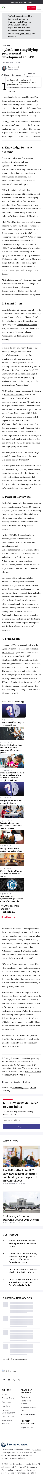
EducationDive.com (16, 19)
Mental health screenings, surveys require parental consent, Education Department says (23, 1258)
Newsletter (6, 1406)
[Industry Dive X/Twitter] (13, 1379)
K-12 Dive (12, 36)
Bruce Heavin (8, 652)
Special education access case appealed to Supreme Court (22, 1243)
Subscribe (31, 8)
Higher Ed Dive (24, 33)
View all (6, 1359)
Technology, (18, 1087)
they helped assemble (11, 320)
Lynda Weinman (9, 648)
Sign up (21, 1127)
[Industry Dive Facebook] (8, 1379)
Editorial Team (8, 1398)
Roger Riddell (13, 67)
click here (16, 1068)
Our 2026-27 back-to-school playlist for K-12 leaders (23, 1271)
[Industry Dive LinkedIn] (3, 1379)
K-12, (26, 1087)
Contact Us (6, 1402)
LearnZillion (19, 313)
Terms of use (20, 1470)
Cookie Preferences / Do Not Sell (22, 1473)
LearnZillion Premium (14, 394)
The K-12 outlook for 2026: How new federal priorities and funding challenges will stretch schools (20, 1175)
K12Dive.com (13, 22)
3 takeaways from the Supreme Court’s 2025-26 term (21, 1217)
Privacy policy (7, 1470)
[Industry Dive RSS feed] (18, 1379)
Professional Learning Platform (19, 169)
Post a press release (19, 1359)
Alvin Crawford (13, 221)
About (4, 1394)
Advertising (25, 1397)
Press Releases (8, 1416)
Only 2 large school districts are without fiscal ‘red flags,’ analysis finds (24, 1282)
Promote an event (28, 1414)
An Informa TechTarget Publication (21, 2)
